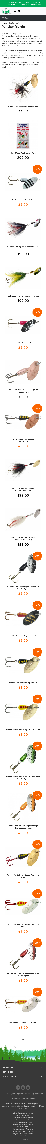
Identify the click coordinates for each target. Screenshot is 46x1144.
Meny (6, 18)
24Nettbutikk (27, 1140)
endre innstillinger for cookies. (23, 1136)
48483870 (5, 1106)
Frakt (6, 1093)
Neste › (22, 1039)
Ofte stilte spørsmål (29, 1098)
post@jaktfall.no (17, 1106)
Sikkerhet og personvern (34, 1093)
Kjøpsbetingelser (16, 1093)
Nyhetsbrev (15, 1098)
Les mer (27, 1133)
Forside (4, 23)
